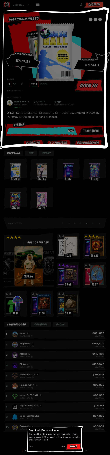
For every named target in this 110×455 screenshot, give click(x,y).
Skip (63, 446)
